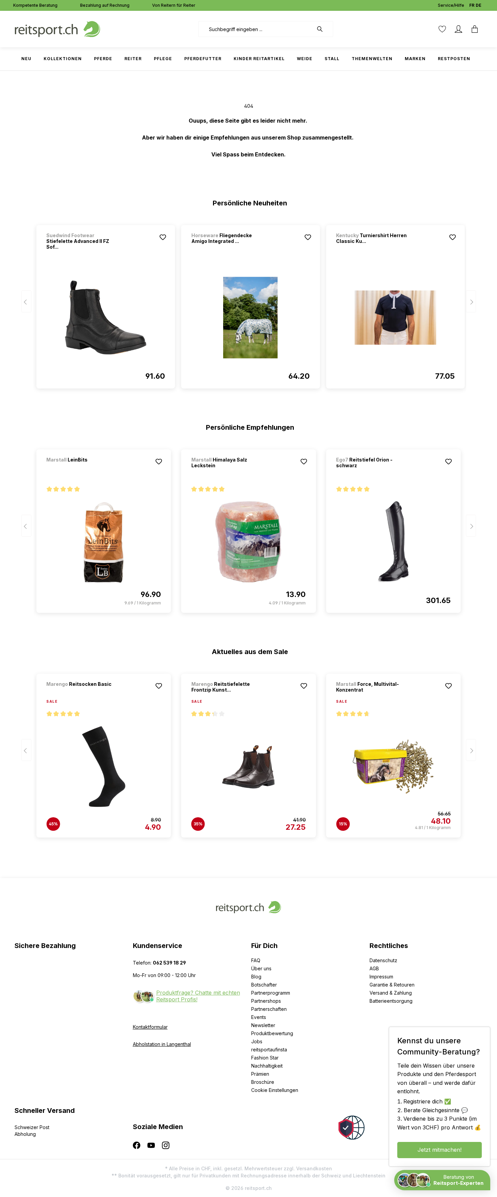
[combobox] (255, 29)
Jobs (256, 1041)
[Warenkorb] (475, 29)
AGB (374, 968)
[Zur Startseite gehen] (57, 28)
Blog (256, 976)
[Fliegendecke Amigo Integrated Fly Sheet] (250, 317)
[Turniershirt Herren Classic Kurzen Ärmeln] (395, 317)
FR (471, 5)
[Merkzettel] (442, 29)
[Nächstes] (471, 302)
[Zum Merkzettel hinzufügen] (163, 237)
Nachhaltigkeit (267, 1066)
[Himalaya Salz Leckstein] (248, 542)
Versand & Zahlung (391, 993)
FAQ (255, 960)
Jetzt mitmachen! (440, 1149)
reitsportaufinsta (269, 1049)
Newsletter (263, 1025)
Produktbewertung (272, 1033)
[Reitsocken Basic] (81, 693)
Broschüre (262, 1082)
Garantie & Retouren (392, 985)
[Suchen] (323, 29)
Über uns (261, 968)
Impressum (381, 976)
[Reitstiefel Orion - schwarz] (393, 542)
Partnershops (266, 1001)
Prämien (260, 1074)
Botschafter (264, 985)
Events (258, 1017)
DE (478, 5)
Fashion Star (265, 1058)
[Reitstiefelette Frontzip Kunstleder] (248, 767)
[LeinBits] (81, 469)
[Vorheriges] (26, 302)
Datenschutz (383, 960)
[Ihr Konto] (458, 29)
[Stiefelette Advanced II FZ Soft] (105, 317)
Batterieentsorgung (391, 1001)
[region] (248, 304)
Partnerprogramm (270, 993)
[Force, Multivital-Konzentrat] (393, 767)
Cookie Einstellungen (274, 1090)
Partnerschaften (269, 1009)
